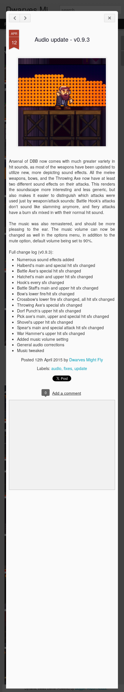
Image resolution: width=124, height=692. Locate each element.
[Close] (109, 18)
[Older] (25, 18)
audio (56, 368)
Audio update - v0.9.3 (62, 39)
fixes (68, 368)
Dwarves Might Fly (86, 360)
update (80, 368)
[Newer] (14, 18)
